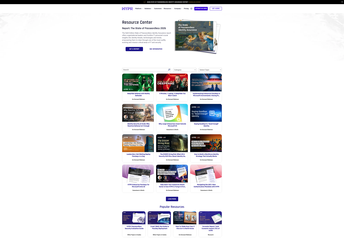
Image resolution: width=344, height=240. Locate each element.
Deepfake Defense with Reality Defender (138, 94)
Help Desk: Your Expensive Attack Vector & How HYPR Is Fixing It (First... (172, 185)
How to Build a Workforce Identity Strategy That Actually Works (206, 155)
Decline (164, 232)
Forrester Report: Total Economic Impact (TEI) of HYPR (211, 228)
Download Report (195, 2)
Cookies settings (150, 232)
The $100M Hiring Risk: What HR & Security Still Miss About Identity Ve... (172, 155)
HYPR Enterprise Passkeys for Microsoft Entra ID (138, 185)
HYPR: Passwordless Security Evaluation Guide (134, 227)
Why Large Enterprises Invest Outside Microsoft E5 (172, 125)
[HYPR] (127, 8)
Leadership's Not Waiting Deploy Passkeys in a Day (138, 155)
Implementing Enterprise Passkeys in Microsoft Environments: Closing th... (206, 94)
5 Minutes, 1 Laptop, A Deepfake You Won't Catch (172, 94)
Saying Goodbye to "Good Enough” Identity (206, 125)
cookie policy (173, 220)
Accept (180, 232)
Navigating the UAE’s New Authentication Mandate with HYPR (206, 185)
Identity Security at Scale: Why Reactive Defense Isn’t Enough (138, 125)
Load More (172, 199)
